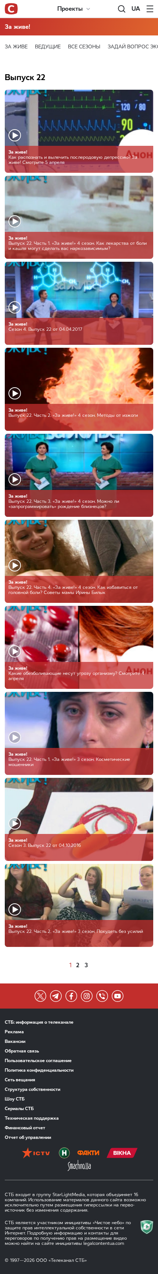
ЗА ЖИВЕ (16, 46)
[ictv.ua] (35, 1153)
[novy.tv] (64, 1153)
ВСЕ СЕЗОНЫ (84, 46)
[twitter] (40, 996)
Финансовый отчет (25, 1127)
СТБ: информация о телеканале (39, 1022)
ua (136, 8)
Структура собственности (32, 1089)
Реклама (14, 1031)
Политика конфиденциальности (39, 1070)
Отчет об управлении (28, 1137)
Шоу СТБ (15, 1099)
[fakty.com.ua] (88, 1153)
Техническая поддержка (32, 1118)
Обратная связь (22, 1051)
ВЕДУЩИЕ (48, 46)
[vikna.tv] (122, 1153)
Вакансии (15, 1041)
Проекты (70, 8)
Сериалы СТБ (19, 1108)
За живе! (17, 26)
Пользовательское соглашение (38, 1060)
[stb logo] (11, 9)
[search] (121, 9)
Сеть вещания (20, 1079)
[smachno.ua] (79, 1166)
